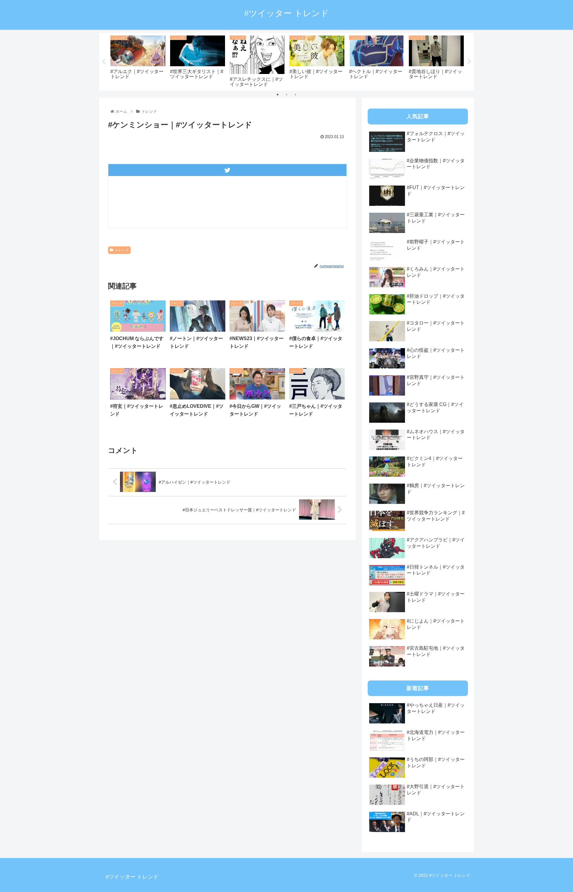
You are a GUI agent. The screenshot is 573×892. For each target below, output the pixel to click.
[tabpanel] (138, 60)
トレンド (122, 250)
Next (469, 62)
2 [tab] (286, 95)
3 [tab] (295, 95)
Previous (104, 62)
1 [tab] (278, 95)
